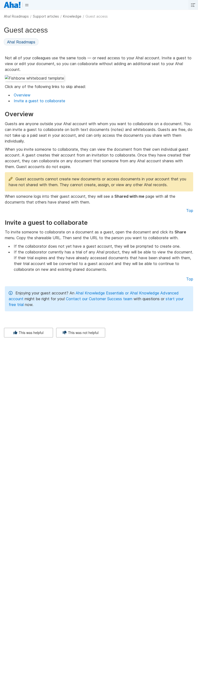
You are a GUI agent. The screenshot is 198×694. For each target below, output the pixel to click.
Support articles (46, 16)
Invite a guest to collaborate (39, 100)
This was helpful (30, 332)
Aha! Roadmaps (16, 16)
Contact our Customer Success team (99, 298)
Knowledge (72, 16)
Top (189, 210)
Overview (22, 95)
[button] (27, 5)
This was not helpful (83, 332)
